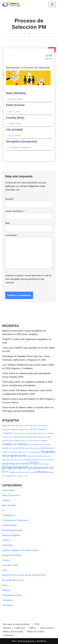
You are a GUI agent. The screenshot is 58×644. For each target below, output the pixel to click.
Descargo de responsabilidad (16, 624)
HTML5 (6, 540)
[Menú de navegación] (52, 4)
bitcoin (27, 430)
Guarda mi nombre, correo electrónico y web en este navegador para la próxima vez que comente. (28, 279)
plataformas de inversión (16, 463)
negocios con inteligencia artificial (26, 460)
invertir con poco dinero (13, 448)
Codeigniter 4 (8, 515)
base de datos (18, 429)
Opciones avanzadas (46, 460)
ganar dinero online (44, 437)
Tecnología (7, 605)
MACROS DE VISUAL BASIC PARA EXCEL (24, 575)
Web (7, 223)
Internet (6, 560)
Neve (14, 641)
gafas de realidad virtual (28, 437)
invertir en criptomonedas (32, 452)
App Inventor (8, 490)
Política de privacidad (13, 631)
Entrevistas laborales (12, 530)
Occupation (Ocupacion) (21, 141)
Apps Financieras (10, 495)
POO (34, 463)
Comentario (11, 235)
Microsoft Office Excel (13, 580)
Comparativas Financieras (15, 520)
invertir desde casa (32, 448)
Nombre (10, 199)
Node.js (6, 590)
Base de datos (9, 505)
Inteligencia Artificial (11, 555)
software (41, 471)
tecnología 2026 (11, 476)
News (5, 585)
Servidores (7, 600)
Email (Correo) (15, 105)
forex (16, 437)
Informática (7, 545)
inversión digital (33, 444)
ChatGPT (41, 429)
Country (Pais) (15, 117)
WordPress (41, 641)
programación (15, 467)
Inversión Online (10, 565)
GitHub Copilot (13, 441)
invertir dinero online (15, 452)
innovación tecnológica (39, 441)
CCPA (36, 624)
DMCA (32, 628)
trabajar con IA (22, 476)
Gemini (4, 441)
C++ (33, 429)
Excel (12, 437)
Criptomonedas (18, 433)
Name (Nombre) (16, 93)
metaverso (47, 456)
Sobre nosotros (47, 628)
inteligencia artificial (14, 444)
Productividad (44, 464)
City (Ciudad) (14, 129)
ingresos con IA (24, 441)
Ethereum (5, 437)
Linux (4, 570)
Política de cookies (35, 631)
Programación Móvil (12, 595)
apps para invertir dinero (28, 425)
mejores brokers (34, 456)
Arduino (6, 500)
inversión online (44, 444)
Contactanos (8, 635)
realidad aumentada (16, 472)
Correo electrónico (15, 211)
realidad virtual (29, 472)
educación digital (31, 433)
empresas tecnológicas (45, 433)
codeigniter (7, 433)
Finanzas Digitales (11, 535)
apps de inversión (10, 425)
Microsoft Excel (7, 460)
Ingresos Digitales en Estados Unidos (20, 550)
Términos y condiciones (14, 628)
